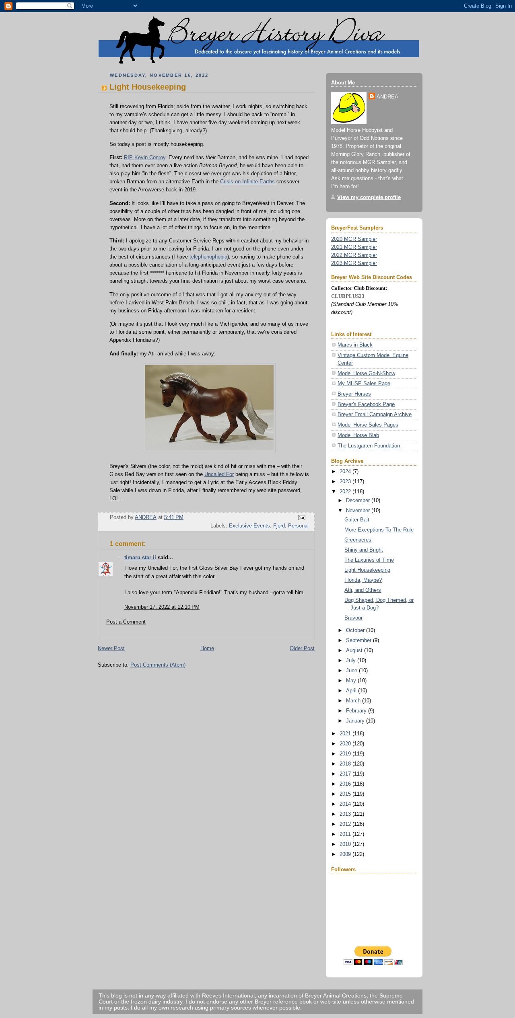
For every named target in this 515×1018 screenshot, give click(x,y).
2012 (346, 824)
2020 (346, 744)
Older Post (302, 648)
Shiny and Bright (363, 550)
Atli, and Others (362, 590)
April (352, 691)
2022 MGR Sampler (354, 255)
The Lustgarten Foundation (369, 446)
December (358, 500)
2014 (346, 804)
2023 (346, 481)
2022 (346, 491)
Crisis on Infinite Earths (248, 182)
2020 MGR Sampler (354, 239)
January (356, 721)
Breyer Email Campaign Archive (375, 414)
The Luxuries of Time (369, 560)
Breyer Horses (354, 394)
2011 (346, 834)
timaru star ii (140, 557)
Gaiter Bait (356, 520)
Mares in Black (355, 345)
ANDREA (387, 97)
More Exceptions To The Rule (379, 530)
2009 (346, 854)
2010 (346, 844)
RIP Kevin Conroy (144, 157)
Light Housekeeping (367, 570)
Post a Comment (126, 622)
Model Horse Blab (358, 435)
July (351, 660)
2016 (346, 784)
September (359, 640)
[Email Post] (301, 517)
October (356, 630)
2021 (346, 734)
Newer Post (111, 648)
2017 (346, 774)
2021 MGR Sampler (354, 247)
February (357, 711)
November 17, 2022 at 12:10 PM (162, 607)
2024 (346, 471)
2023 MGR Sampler (354, 263)
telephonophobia (208, 257)
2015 (346, 794)
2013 (346, 814)
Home (207, 648)
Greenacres (357, 540)
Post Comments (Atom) (157, 665)
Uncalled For (219, 474)
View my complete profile (369, 197)
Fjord (279, 526)
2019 (346, 754)
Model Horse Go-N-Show (366, 373)
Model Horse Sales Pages (368, 425)
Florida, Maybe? (363, 580)
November (358, 510)
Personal (298, 526)
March (354, 701)
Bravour (353, 618)
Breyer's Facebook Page (366, 404)
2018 (346, 764)
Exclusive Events (249, 526)
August (355, 650)
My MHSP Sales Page (364, 383)
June (352, 670)
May (352, 680)
